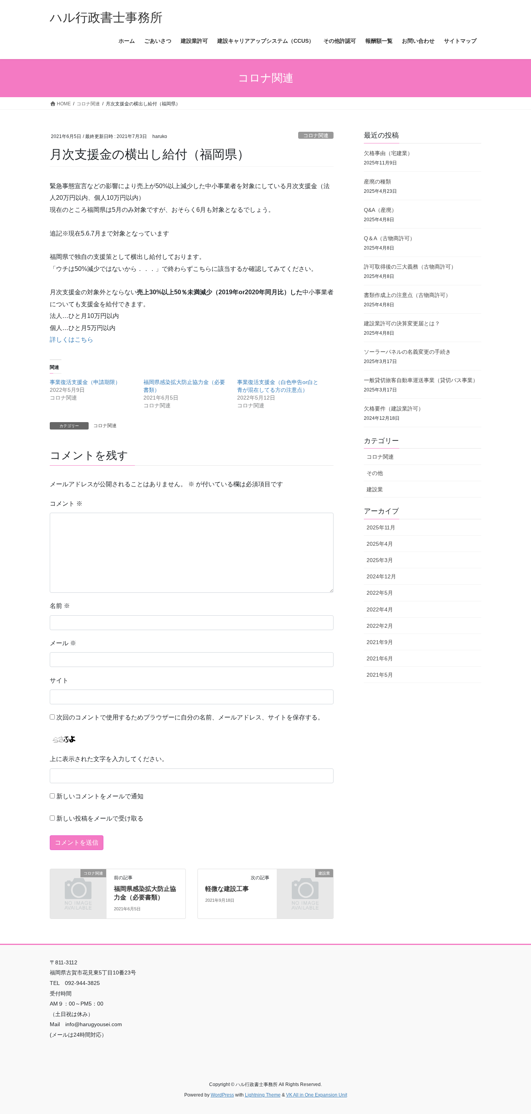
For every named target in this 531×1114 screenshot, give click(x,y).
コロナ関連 (315, 135)
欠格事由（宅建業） (388, 153)
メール (63, 643)
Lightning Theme (263, 1095)
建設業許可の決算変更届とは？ (402, 323)
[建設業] (305, 886)
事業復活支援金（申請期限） (85, 382)
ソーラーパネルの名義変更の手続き (407, 352)
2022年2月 (380, 626)
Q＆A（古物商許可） (389, 238)
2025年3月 (380, 560)
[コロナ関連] (78, 886)
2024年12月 (381, 576)
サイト (59, 680)
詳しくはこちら (71, 339)
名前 (60, 605)
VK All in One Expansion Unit (316, 1095)
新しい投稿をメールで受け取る (99, 818)
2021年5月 (380, 675)
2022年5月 (380, 593)
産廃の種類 (377, 181)
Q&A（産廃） (380, 210)
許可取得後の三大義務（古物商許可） (410, 267)
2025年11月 (381, 527)
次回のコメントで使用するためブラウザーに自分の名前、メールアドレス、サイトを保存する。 (190, 717)
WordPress (222, 1095)
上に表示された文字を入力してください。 (109, 759)
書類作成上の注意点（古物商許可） (407, 295)
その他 (375, 473)
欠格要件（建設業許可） (394, 408)
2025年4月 (380, 544)
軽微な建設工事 (227, 888)
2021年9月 (380, 642)
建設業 (375, 489)
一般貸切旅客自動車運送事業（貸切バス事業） (421, 380)
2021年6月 (380, 658)
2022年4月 (380, 609)
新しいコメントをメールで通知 (99, 796)
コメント (66, 503)
